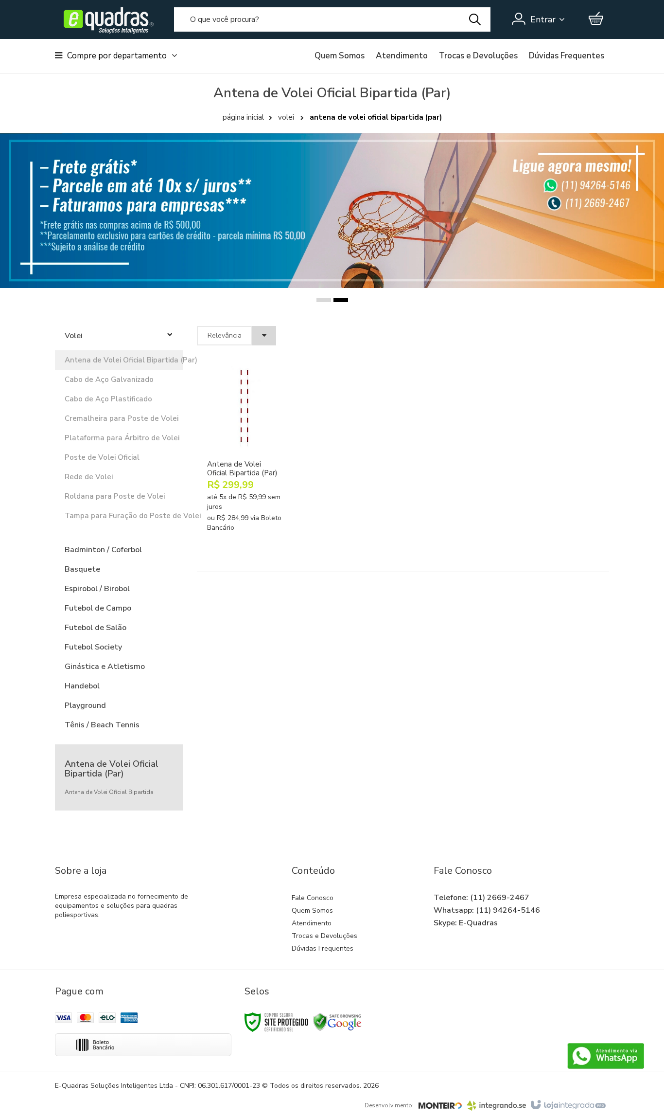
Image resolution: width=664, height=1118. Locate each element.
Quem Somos (340, 56)
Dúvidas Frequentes (566, 56)
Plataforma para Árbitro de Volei (119, 438)
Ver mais (253, 525)
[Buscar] (474, 19)
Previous (41, 212)
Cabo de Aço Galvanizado (109, 379)
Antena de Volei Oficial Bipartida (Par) (119, 360)
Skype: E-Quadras (466, 923)
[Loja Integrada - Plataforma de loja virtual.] (567, 1105)
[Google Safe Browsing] (337, 1021)
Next (627, 192)
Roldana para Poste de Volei (115, 496)
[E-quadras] (106, 19)
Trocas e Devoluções (478, 56)
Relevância (225, 335)
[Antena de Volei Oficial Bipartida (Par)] (244, 463)
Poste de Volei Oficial (102, 457)
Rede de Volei (89, 477)
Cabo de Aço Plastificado (108, 399)
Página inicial (243, 117)
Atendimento (402, 56)
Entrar (543, 19)
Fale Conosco (312, 897)
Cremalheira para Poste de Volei (119, 418)
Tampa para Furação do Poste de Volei (119, 516)
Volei (286, 117)
